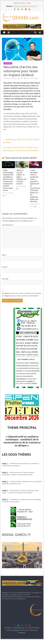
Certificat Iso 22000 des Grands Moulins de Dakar (21, 141)
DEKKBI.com (25, 17)
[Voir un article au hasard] (40, 32)
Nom (4, 255)
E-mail (5, 267)
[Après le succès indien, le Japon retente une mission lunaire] (21, 162)
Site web (5, 279)
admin (22, 78)
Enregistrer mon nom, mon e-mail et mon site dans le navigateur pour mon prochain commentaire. (21, 294)
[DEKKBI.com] (4, 32)
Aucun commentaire (32, 78)
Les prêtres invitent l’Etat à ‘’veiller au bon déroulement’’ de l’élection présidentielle (21, 149)
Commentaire (8, 225)
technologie (8, 63)
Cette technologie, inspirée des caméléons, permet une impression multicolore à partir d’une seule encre (8, 180)
